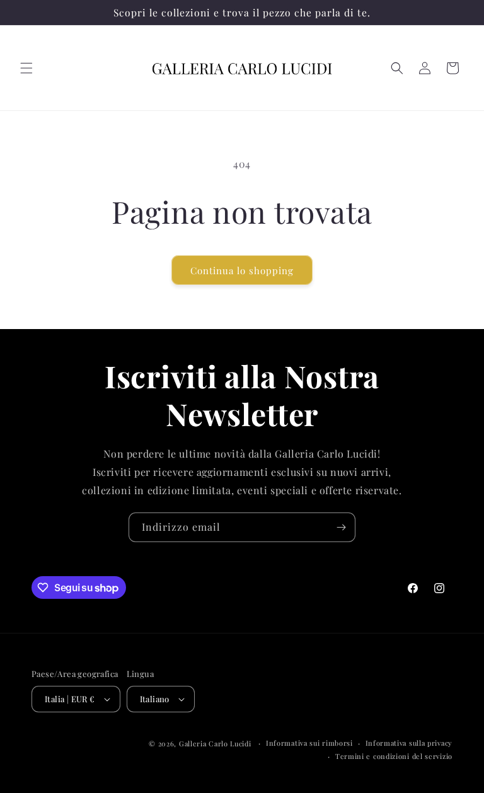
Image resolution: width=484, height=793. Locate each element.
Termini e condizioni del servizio (393, 756)
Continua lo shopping (242, 270)
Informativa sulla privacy (409, 743)
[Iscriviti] (341, 527)
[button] (26, 68)
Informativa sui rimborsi (309, 743)
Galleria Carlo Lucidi (215, 743)
